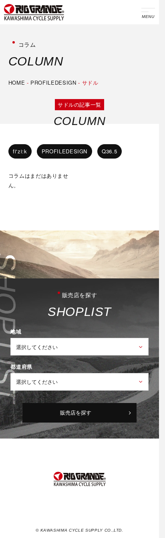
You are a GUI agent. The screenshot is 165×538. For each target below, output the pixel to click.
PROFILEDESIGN (53, 82)
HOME (16, 82)
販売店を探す (75, 412)
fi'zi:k (20, 151)
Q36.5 (109, 151)
